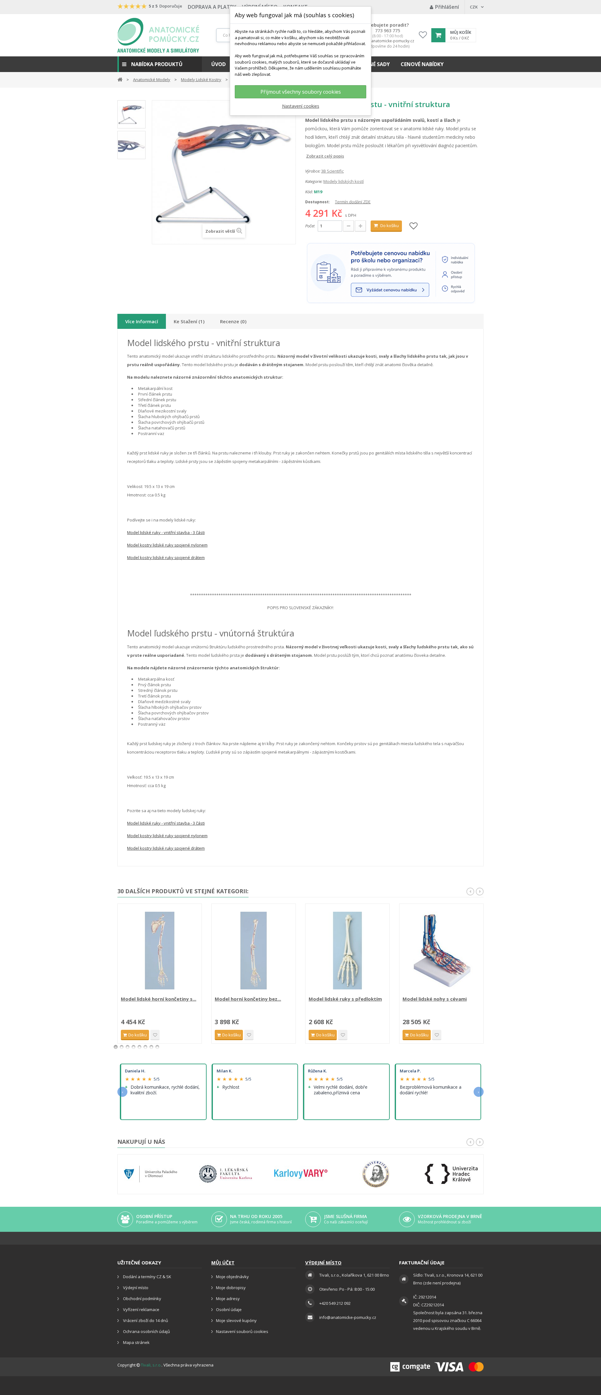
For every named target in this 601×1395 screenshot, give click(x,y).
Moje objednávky (232, 1276)
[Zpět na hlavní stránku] (119, 79)
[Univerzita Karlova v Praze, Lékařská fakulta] (226, 1174)
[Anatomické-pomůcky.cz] (158, 35)
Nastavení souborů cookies (242, 1331)
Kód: (309, 191)
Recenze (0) (233, 321)
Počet (310, 226)
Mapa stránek (136, 1342)
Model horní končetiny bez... (248, 999)
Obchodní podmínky (141, 1298)
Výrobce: (312, 171)
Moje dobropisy (231, 1287)
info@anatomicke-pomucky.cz (387, 41)
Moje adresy (228, 1298)
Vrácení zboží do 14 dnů (145, 1320)
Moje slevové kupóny (236, 1320)
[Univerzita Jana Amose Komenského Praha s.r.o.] (376, 1174)
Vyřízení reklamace (140, 1309)
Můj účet (222, 1262)
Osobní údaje (229, 1309)
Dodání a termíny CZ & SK (146, 1276)
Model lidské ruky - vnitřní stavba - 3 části (166, 532)
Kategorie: (313, 181)
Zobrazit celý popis (309, 156)
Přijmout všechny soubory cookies (300, 91)
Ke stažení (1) (189, 321)
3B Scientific (332, 171)
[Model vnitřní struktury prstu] (131, 114)
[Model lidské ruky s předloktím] (347, 950)
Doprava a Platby (212, 6)
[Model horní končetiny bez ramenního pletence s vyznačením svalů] (253, 950)
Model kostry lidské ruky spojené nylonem (167, 545)
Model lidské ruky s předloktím (345, 999)
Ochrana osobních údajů (146, 1331)
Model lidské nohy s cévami (435, 999)
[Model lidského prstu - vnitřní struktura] (131, 145)
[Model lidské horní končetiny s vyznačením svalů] (159, 950)
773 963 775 (387, 30)
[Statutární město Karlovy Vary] (301, 1174)
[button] (159, 64)
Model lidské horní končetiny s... (158, 999)
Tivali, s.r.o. (151, 1365)
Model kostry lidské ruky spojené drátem (166, 557)
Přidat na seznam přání (155, 1035)
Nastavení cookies (300, 106)
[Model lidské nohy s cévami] (441, 950)
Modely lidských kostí (343, 181)
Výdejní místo (135, 1287)
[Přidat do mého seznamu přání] (413, 226)
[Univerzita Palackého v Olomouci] (150, 1174)
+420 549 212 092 (335, 1303)
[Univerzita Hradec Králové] (451, 1174)
